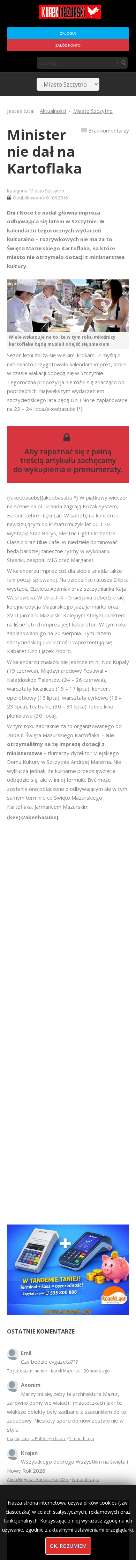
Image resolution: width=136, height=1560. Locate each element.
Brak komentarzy (108, 130)
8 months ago (85, 1480)
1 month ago (81, 1439)
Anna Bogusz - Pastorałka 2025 (38, 1480)
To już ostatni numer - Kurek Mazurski (44, 1371)
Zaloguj (68, 33)
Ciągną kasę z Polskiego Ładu (36, 1439)
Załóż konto (68, 45)
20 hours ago (97, 1371)
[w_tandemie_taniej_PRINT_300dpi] (68, 1269)
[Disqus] (68, 920)
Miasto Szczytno (47, 191)
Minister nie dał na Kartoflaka (44, 151)
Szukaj (123, 63)
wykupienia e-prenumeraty (72, 469)
